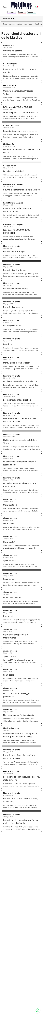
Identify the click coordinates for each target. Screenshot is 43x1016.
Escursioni (11, 12)
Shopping (22, 12)
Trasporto (31, 12)
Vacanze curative (15, 24)
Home (5, 24)
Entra (5, 7)
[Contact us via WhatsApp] (37, 1010)
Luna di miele (28, 24)
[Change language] (36, 6)
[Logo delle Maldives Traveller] (21, 5)
